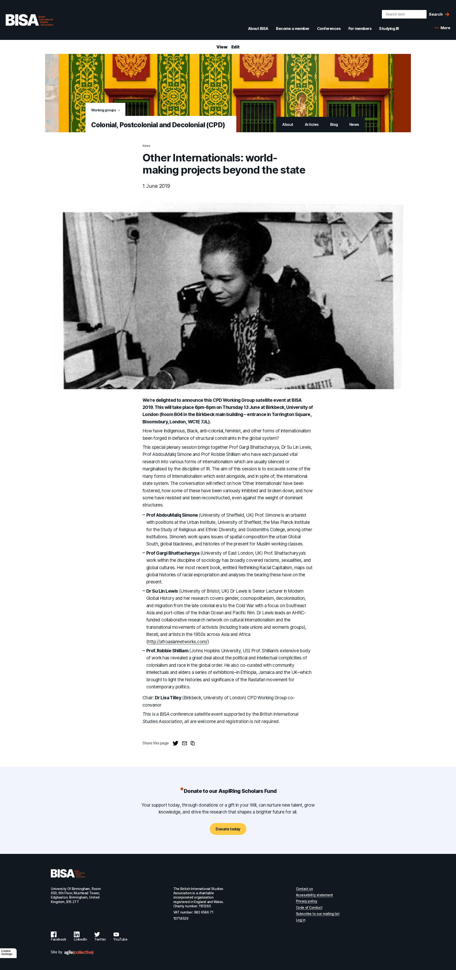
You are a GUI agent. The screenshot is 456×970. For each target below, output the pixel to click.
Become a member (292, 28)
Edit (235, 46)
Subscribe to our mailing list (318, 914)
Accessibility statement (314, 895)
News (354, 124)
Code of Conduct (309, 907)
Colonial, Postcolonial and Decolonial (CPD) (158, 125)
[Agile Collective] (79, 952)
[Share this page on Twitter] (175, 743)
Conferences (329, 28)
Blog (334, 124)
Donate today (228, 829)
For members (360, 28)
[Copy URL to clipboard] (193, 743)
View (221, 46)
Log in (300, 920)
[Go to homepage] (68, 873)
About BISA (258, 28)
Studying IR (389, 28)
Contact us (304, 889)
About (287, 124)
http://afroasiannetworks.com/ (177, 641)
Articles (312, 124)
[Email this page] (184, 743)
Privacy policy (306, 901)
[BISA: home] (29, 20)
